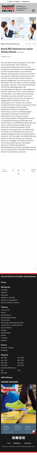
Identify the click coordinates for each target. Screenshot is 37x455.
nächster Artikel (33, 170)
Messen (17, 1)
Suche (11, 1)
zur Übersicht (4, 170)
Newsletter (26, 1)
